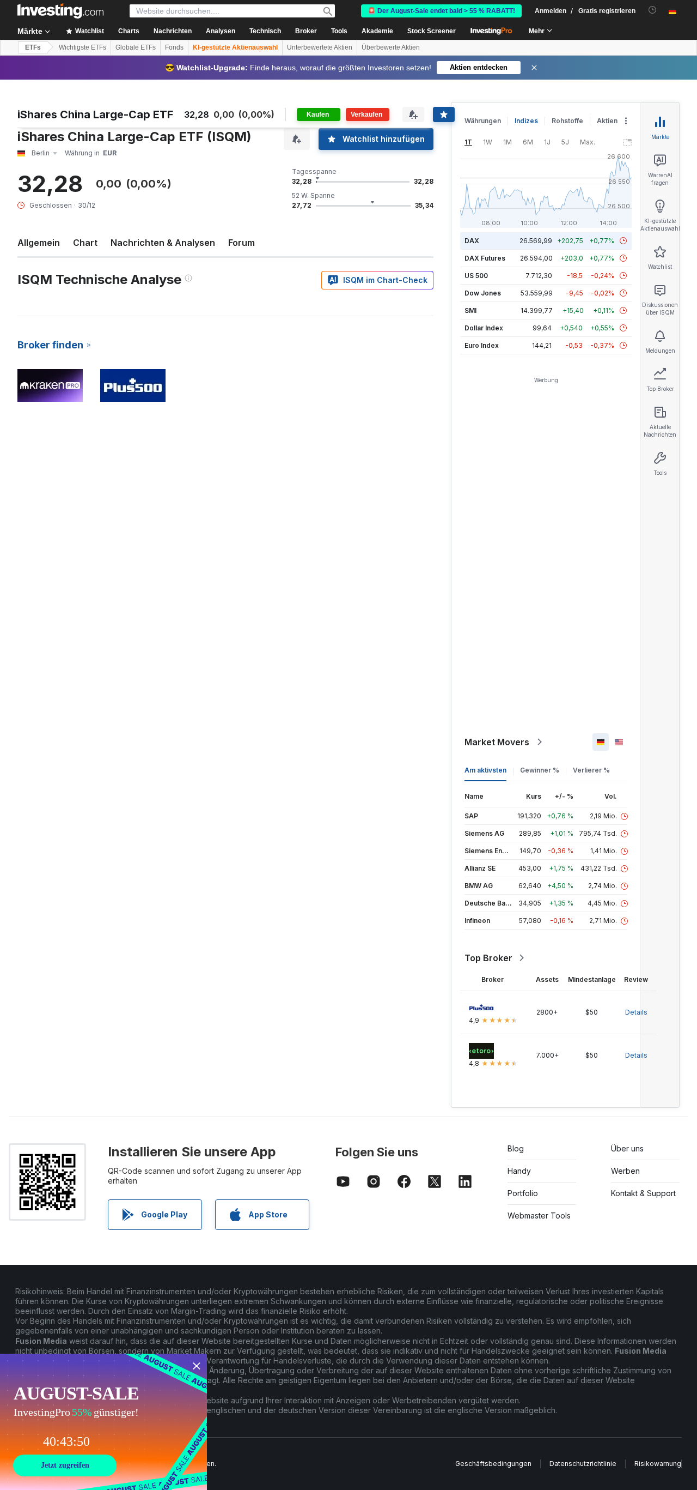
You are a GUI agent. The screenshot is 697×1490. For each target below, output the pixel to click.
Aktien (607, 121)
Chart (85, 242)
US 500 (476, 276)
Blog (516, 1148)
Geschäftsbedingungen (493, 1463)
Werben (625, 1170)
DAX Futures (484, 258)
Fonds (174, 47)
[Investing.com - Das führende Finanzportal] (60, 11)
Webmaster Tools (539, 1215)
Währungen (482, 121)
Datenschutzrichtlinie (582, 1463)
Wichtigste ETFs (82, 47)
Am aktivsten (485, 770)
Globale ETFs (135, 47)
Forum (241, 242)
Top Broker (488, 957)
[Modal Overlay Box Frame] (103, 1422)
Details (636, 1012)
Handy (519, 1170)
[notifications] (652, 10)
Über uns (627, 1148)
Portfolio (523, 1193)
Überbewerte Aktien (391, 47)
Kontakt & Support (643, 1193)
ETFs (33, 47)
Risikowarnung (657, 1463)
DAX (471, 241)
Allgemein (38, 242)
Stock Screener (431, 31)
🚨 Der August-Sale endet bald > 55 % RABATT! (441, 11)
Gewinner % (539, 770)
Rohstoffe (567, 121)
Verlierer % (591, 770)
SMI (470, 310)
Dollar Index (483, 328)
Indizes (526, 121)
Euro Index (481, 345)
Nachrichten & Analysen (163, 242)
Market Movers (496, 742)
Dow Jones (482, 293)
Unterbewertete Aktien (319, 47)
